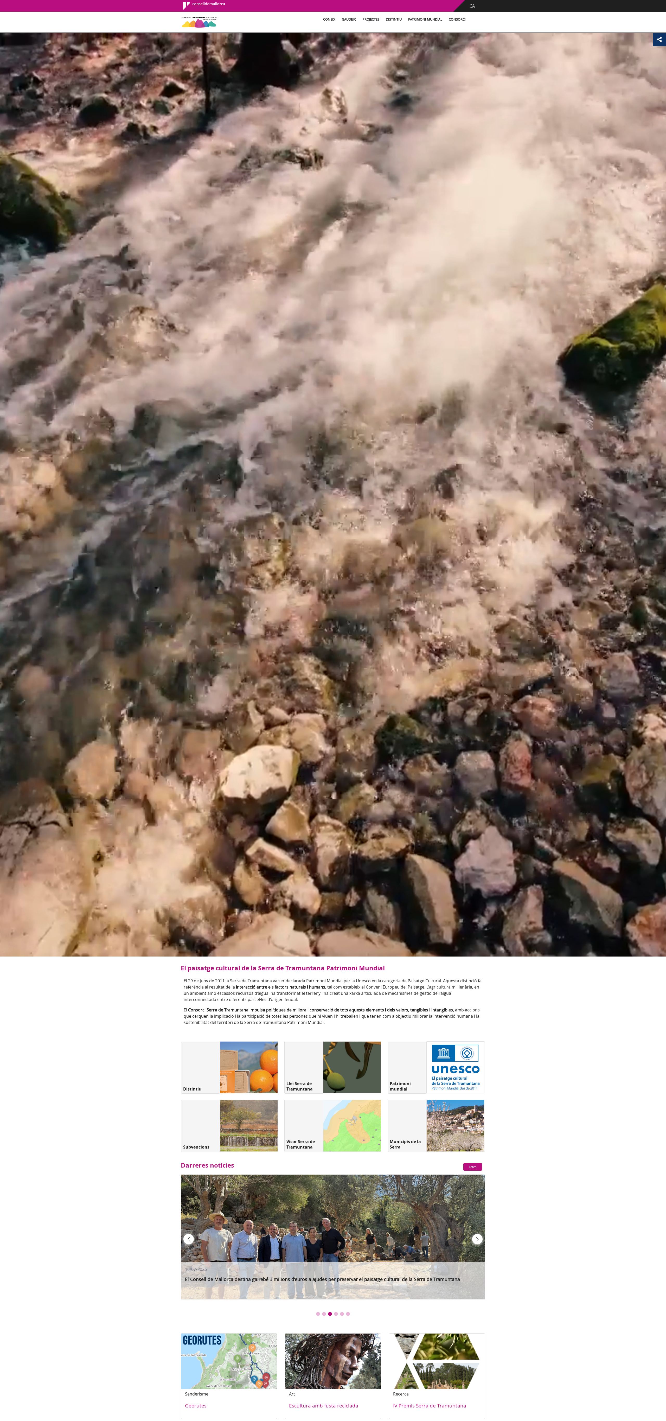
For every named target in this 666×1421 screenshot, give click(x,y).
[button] (318, 1314)
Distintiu (394, 19)
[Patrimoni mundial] (455, 1067)
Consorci (457, 19)
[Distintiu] (249, 1067)
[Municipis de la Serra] (455, 1126)
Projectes (370, 19)
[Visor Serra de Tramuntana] (352, 1126)
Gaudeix (349, 19)
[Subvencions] (249, 1126)
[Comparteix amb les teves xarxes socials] (659, 39)
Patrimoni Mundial (425, 19)
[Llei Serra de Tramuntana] (352, 1067)
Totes (473, 1167)
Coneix (329, 19)
